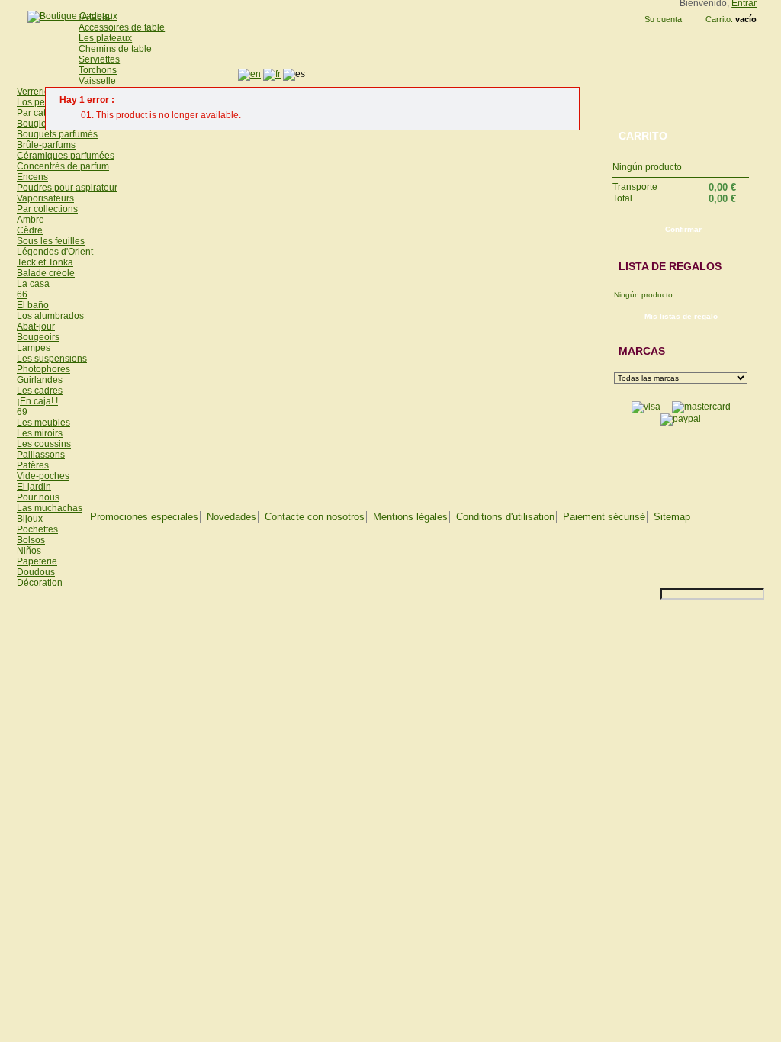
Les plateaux (105, 38)
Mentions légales (410, 517)
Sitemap (672, 517)
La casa (33, 283)
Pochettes (37, 529)
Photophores (43, 369)
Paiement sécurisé (604, 517)
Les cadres (40, 390)
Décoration (40, 582)
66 (22, 294)
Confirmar (683, 229)
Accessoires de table (122, 27)
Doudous (36, 572)
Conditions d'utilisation (505, 517)
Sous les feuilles (51, 241)
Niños (29, 550)
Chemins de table (115, 48)
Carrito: (719, 19)
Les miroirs (40, 433)
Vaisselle (97, 81)
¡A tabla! (95, 16)
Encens (32, 177)
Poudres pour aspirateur (67, 187)
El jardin (34, 486)
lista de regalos (670, 266)
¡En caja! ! (37, 401)
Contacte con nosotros (315, 517)
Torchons (98, 70)
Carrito (643, 136)
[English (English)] (249, 74)
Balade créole (46, 273)
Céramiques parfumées (65, 155)
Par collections (47, 209)
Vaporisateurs (45, 198)
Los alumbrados (50, 315)
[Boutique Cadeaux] (67, 16)
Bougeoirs (38, 337)
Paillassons (41, 454)
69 (22, 412)
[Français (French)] (272, 74)
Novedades (231, 517)
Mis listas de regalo (681, 316)
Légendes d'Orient (55, 251)
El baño (33, 305)
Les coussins (44, 444)
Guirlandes (40, 380)
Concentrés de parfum (63, 166)
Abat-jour (36, 326)
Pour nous (38, 497)
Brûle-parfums (46, 145)
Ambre (30, 219)
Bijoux (30, 518)
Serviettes (99, 59)
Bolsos (31, 540)
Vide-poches (43, 476)
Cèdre (30, 230)
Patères (33, 465)
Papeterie (37, 561)
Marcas (642, 351)
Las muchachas (49, 508)
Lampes (33, 348)
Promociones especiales (144, 517)
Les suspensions (52, 358)
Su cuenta (663, 19)
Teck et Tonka (45, 262)
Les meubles (43, 422)
